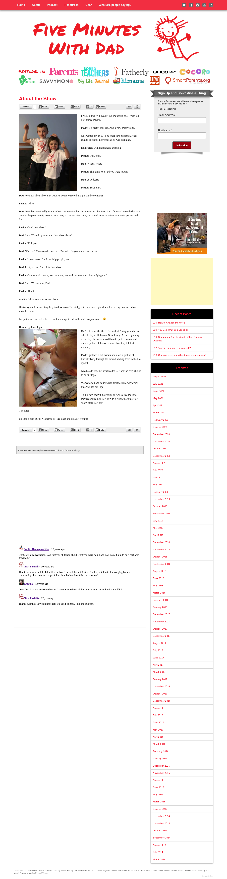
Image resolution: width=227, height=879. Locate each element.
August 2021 (159, 376)
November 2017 (161, 621)
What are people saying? (115, 4)
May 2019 (158, 528)
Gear (88, 4)
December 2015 (161, 766)
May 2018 (158, 585)
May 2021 (158, 398)
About (36, 4)
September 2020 (161, 456)
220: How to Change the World (169, 323)
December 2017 (161, 614)
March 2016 (159, 744)
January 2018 (160, 607)
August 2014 (159, 845)
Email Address (167, 115)
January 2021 (160, 427)
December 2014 (161, 816)
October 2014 (160, 830)
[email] (129, 106)
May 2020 (158, 484)
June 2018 (158, 578)
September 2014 (161, 837)
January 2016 (160, 758)
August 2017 (159, 643)
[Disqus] (80, 497)
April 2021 (158, 405)
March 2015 (159, 801)
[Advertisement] (182, 281)
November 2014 (161, 823)
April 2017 (158, 665)
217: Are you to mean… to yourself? (172, 348)
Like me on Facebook (191, 5)
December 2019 (161, 499)
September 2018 (161, 564)
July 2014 (158, 852)
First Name (165, 130)
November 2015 (161, 773)
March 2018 (159, 593)
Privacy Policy (207, 876)
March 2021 (159, 412)
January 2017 (160, 679)
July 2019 (158, 520)
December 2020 (161, 434)
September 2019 (161, 513)
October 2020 (160, 448)
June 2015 (158, 787)
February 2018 (161, 600)
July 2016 (158, 715)
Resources (71, 4)
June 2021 (158, 391)
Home (21, 4)
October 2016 (160, 694)
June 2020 (158, 477)
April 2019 (158, 535)
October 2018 (160, 556)
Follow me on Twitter (184, 5)
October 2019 (160, 506)
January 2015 (160, 809)
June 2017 (158, 657)
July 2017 (158, 650)
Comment (26, 106)
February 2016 (161, 751)
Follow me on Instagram (198, 5)
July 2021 (158, 384)
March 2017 (159, 672)
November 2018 (161, 549)
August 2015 (159, 780)
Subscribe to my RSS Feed (211, 5)
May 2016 (158, 730)
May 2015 (158, 794)
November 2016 (161, 686)
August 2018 (159, 571)
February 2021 (161, 420)
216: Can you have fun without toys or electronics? (179, 355)
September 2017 (161, 636)
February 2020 (161, 492)
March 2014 (159, 859)
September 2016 (161, 701)
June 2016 (158, 722)
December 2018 (161, 542)
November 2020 (161, 441)
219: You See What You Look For (170, 330)
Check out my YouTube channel (204, 5)
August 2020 (159, 463)
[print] (137, 106)
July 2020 (158, 470)
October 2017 (160, 629)
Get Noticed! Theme (40, 873)
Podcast (52, 4)
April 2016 (158, 737)
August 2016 (159, 708)
